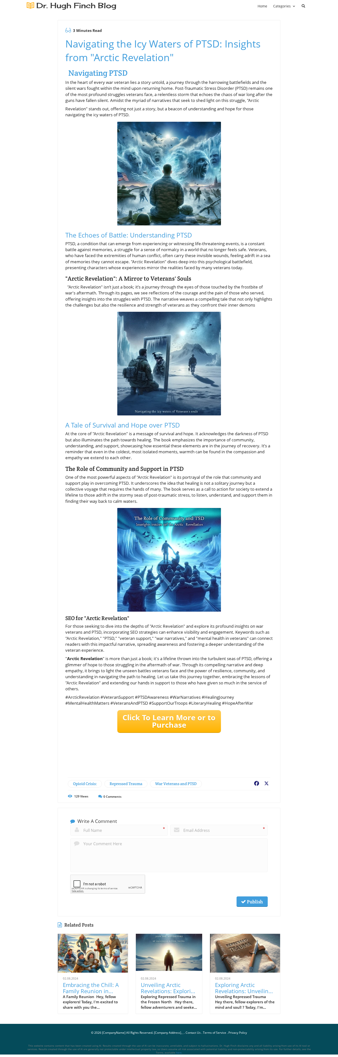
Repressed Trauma (126, 783)
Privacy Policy (237, 1033)
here (179, 1052)
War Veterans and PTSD (176, 783)
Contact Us (193, 1033)
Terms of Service (214, 1033)
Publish (254, 902)
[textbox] (76, 5)
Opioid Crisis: (85, 783)
